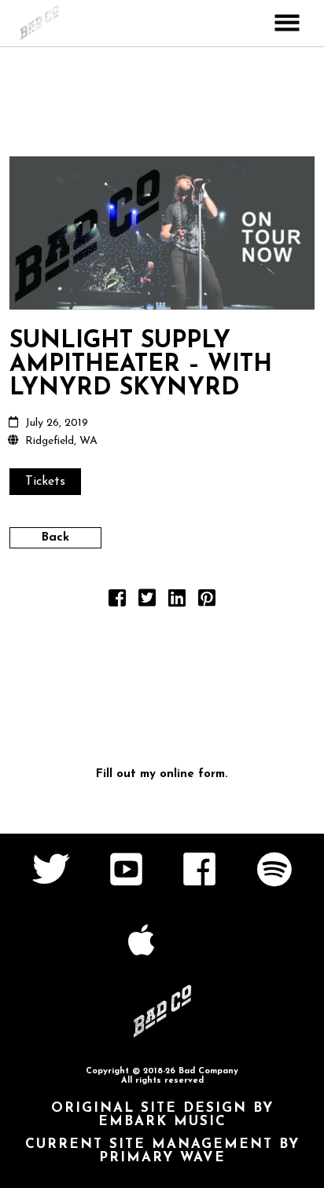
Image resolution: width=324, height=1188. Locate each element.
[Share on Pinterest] (207, 602)
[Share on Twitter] (147, 602)
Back (55, 538)
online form (192, 774)
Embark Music (162, 1121)
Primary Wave (162, 1157)
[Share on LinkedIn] (177, 602)
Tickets (45, 481)
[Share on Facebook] (117, 602)
